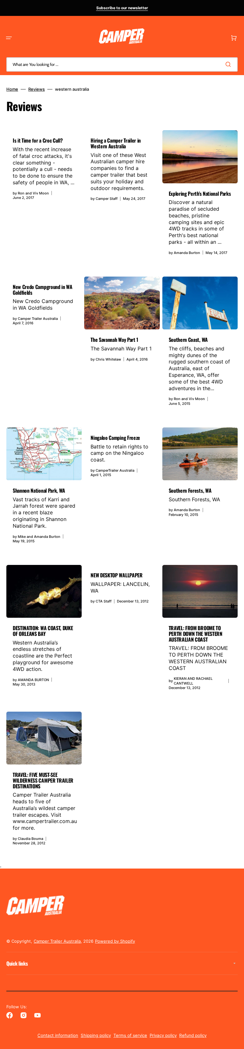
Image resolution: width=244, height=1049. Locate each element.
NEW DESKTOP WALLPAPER (116, 575)
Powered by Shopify (115, 941)
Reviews (36, 89)
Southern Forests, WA (190, 490)
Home (12, 89)
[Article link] (44, 195)
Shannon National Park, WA (39, 490)
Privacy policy (163, 1035)
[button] (9, 38)
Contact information (57, 1035)
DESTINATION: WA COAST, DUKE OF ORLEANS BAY (43, 630)
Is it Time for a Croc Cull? (38, 140)
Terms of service (130, 1035)
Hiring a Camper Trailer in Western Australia (116, 143)
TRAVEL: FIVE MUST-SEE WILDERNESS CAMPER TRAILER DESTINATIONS (43, 780)
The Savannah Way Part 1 (114, 339)
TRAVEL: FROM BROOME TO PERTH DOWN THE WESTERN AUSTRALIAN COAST (195, 633)
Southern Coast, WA (188, 339)
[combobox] (122, 64)
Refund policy (193, 1035)
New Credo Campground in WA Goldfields (42, 289)
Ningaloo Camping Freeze (115, 437)
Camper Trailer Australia (57, 941)
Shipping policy (96, 1035)
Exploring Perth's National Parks (200, 193)
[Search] (229, 64)
